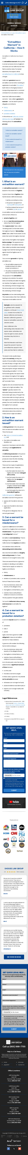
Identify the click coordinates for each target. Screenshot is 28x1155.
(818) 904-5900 (16, 1092)
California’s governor (8, 495)
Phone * (6, 743)
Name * (6, 738)
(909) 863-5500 (16, 1122)
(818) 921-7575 (16, 1081)
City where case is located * (11, 753)
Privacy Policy (10, 1136)
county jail (10, 205)
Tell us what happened (10, 759)
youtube (19, 1148)
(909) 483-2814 (16, 1113)
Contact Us (21, 1065)
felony (6, 107)
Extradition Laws (20, 33)
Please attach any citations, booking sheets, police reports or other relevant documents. (13, 771)
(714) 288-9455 (16, 1102)
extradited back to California (10, 74)
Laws (13, 33)
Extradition (20, 85)
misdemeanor (8, 110)
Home (5, 1062)
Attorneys (20, 1062)
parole (19, 209)
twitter (14, 1148)
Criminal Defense (6, 33)
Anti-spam (17, 1136)
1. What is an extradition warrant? (13, 130)
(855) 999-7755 (17, 1046)
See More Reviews (14, 957)
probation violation (9, 113)
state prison (18, 205)
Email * (5, 748)
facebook (8, 1148)
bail (14, 209)
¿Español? (6, 1065)
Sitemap (25, 1136)
